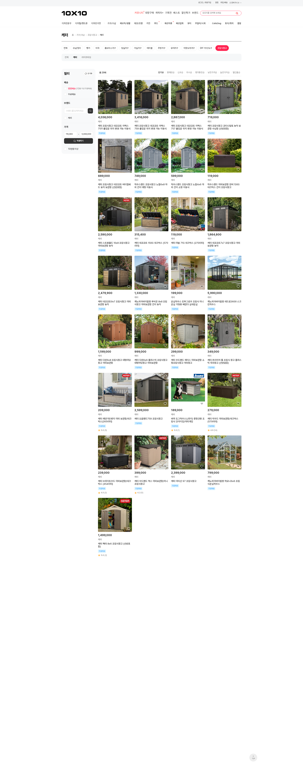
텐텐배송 (80, 88)
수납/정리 (77, 48)
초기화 (89, 73)
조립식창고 (92, 35)
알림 (216, 3)
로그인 (200, 3)
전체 (65, 48)
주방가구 (161, 48)
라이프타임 (86, 57)
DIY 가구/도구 (206, 48)
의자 (97, 48)
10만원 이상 (73, 149)
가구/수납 (81, 35)
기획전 (168, 13)
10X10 (74, 13)
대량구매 (149, 13)
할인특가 (185, 13)
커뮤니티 (139, 13)
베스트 (176, 13)
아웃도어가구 (189, 48)
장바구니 (235, 3)
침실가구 (125, 48)
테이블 (150, 48)
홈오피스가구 (110, 48)
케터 (102, 35)
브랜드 (195, 13)
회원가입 (208, 3)
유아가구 (174, 48)
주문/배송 (224, 3)
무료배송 (71, 94)
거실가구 (137, 48)
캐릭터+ (159, 13)
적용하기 (80, 141)
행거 (88, 48)
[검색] (237, 13)
